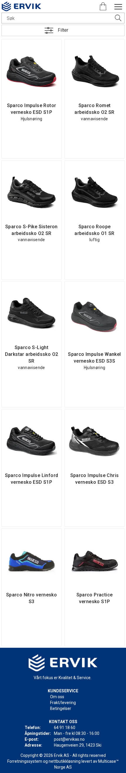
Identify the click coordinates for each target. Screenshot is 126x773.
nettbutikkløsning (65, 761)
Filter (63, 30)
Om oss (57, 696)
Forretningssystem (24, 761)
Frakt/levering (63, 702)
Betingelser (60, 708)
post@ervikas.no (69, 739)
